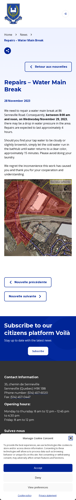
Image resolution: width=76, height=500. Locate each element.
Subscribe (38, 351)
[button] (70, 438)
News (23, 34)
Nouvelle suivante (22, 296)
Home (8, 34)
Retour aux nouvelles (51, 66)
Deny (38, 477)
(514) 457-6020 (38, 392)
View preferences (38, 487)
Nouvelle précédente (30, 282)
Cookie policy (24, 495)
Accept (38, 467)
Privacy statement (48, 495)
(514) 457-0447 (20, 397)
